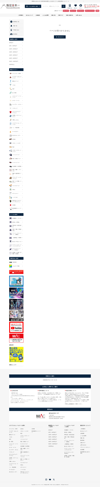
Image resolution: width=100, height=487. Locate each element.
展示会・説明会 (67, 432)
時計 (21, 433)
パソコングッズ (23, 439)
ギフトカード (23, 467)
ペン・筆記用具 (12, 467)
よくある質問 (83, 435)
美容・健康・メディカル (24, 449)
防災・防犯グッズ (24, 441)
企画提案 (82, 433)
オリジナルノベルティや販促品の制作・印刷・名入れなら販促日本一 (48, 484)
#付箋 (97, 10)
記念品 (21, 428)
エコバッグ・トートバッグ (13, 444)
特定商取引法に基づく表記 (85, 452)
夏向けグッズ (12, 434)
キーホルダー (12, 469)
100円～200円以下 (52, 434)
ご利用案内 (70, 403)
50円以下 (50, 430)
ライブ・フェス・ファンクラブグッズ (69, 449)
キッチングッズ (23, 443)
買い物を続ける (60, 36)
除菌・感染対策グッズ (24, 452)
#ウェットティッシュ (90, 10)
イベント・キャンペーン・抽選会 (69, 441)
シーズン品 (22, 469)
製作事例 (82, 440)
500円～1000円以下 (52, 443)
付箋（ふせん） (12, 461)
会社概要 (82, 449)
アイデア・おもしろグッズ (13, 432)
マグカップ (11, 452)
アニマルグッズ (23, 462)
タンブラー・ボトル (13, 449)
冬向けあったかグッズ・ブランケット (24, 472)
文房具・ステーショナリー (13, 458)
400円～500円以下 (52, 441)
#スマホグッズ (80, 10)
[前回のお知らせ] (16, 1)
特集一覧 (82, 438)
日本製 (33, 428)
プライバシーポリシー (85, 447)
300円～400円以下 (52, 439)
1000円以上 (51, 446)
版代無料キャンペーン (36, 432)
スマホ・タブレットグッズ (24, 436)
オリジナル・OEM (13, 428)
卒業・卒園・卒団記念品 (69, 437)
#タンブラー (66, 10)
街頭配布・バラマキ (68, 430)
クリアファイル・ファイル (13, 464)
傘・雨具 (11, 441)
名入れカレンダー (13, 471)
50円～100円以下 (52, 432)
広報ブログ (82, 442)
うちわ (10, 436)
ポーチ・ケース (12, 447)
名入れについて (83, 431)
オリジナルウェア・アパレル (13, 455)
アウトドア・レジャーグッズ (24, 456)
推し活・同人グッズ (68, 446)
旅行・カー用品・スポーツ (24, 460)
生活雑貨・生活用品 (24, 446)
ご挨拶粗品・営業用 (68, 444)
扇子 (10, 439)
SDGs (21, 464)
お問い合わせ (83, 444)
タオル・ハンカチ (24, 431)
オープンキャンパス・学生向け (69, 453)
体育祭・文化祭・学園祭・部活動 (69, 456)
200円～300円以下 (52, 436)
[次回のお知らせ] (83, 1)
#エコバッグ (73, 10)
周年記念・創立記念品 (69, 434)
